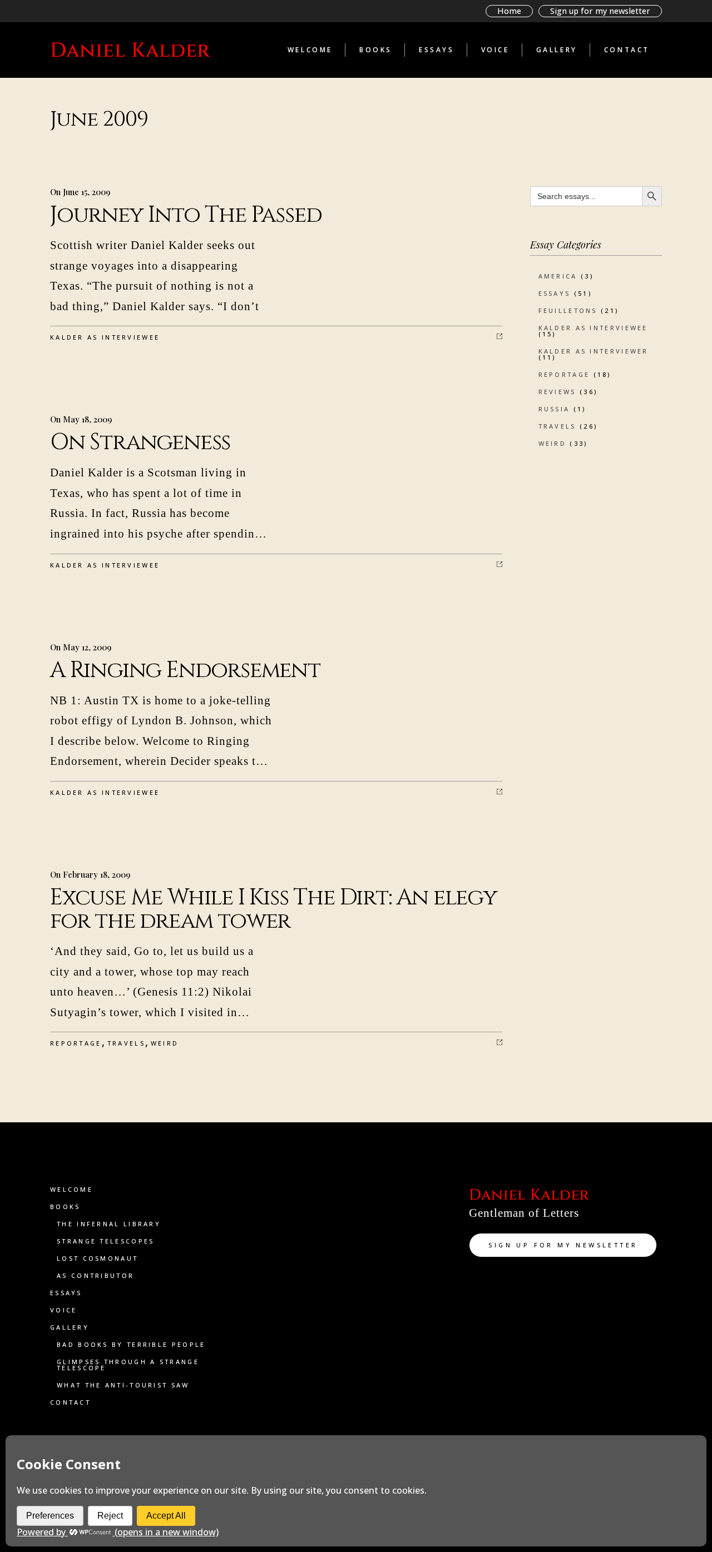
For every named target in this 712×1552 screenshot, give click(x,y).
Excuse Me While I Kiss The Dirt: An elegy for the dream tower (273, 909)
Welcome (71, 1189)
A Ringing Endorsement (185, 670)
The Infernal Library (109, 1224)
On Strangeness (140, 442)
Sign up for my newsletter (600, 11)
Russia (554, 409)
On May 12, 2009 (80, 647)
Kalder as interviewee (105, 337)
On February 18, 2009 (90, 874)
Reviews (557, 391)
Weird (165, 1043)
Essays (554, 293)
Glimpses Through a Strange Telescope (128, 1364)
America (557, 276)
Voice (63, 1310)
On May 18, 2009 (81, 419)
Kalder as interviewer (593, 351)
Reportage (76, 1043)
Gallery (69, 1327)
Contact (70, 1402)
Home (509, 11)
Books (65, 1206)
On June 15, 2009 (80, 191)
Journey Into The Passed (186, 215)
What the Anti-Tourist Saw (123, 1385)
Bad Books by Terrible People (131, 1344)
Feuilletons (567, 310)
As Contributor (95, 1275)
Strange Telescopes (105, 1241)
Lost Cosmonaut (97, 1258)
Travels (126, 1043)
